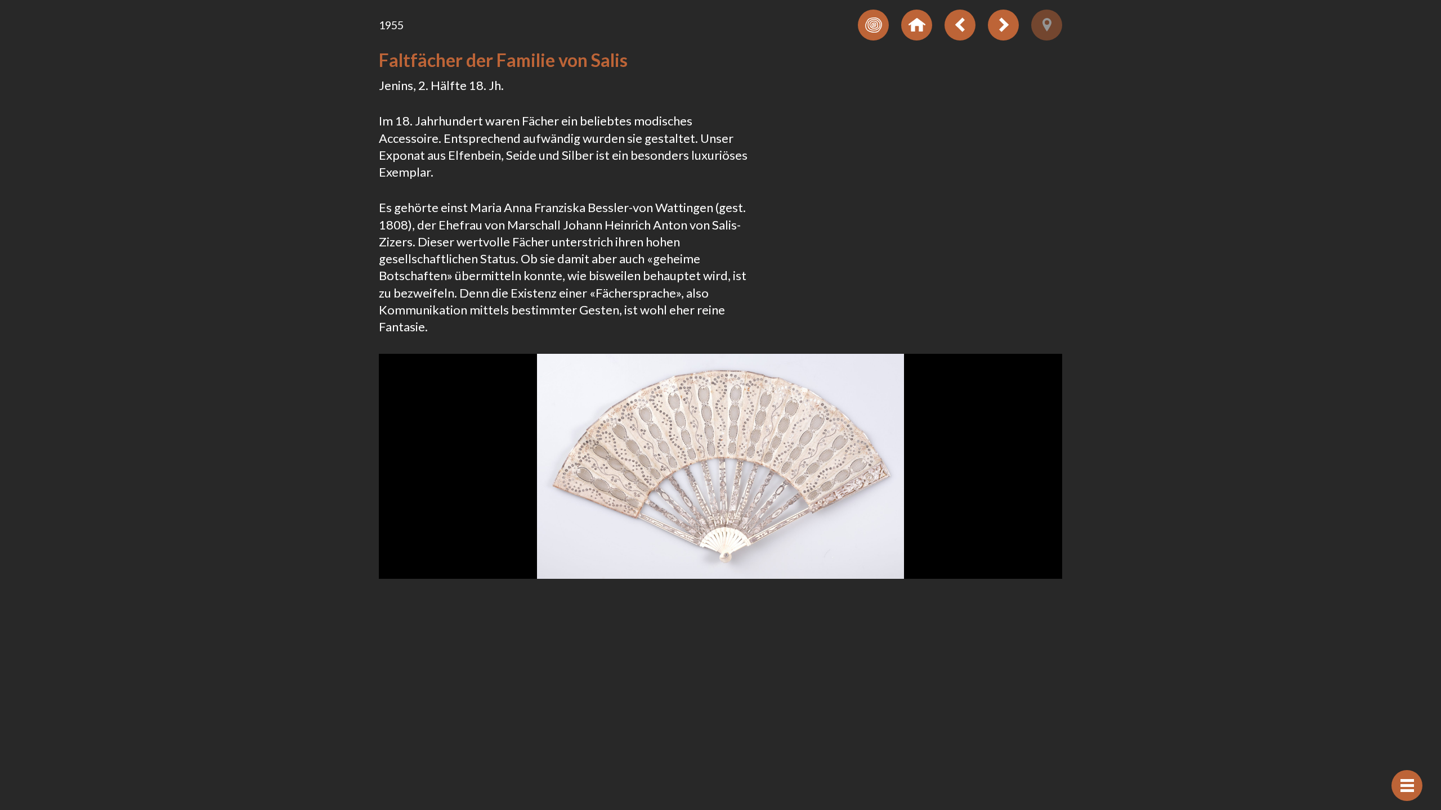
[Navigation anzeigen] (1406, 785)
